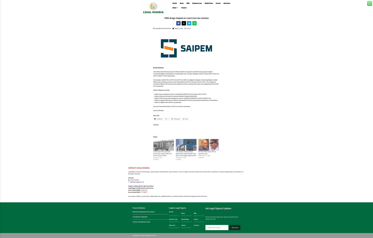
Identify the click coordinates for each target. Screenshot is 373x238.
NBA (188, 3)
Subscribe (235, 227)
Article (174, 3)
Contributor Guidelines (140, 217)
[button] (175, 7)
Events (218, 3)
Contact (183, 8)
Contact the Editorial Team (141, 222)
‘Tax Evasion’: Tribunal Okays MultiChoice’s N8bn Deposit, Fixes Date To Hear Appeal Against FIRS (186, 153)
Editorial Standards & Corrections (144, 212)
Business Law (197, 3)
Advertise (227, 3)
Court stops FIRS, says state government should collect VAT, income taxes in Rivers (162, 153)
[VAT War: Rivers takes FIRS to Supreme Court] (208, 145)
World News (209, 3)
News (182, 3)
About (174, 8)
